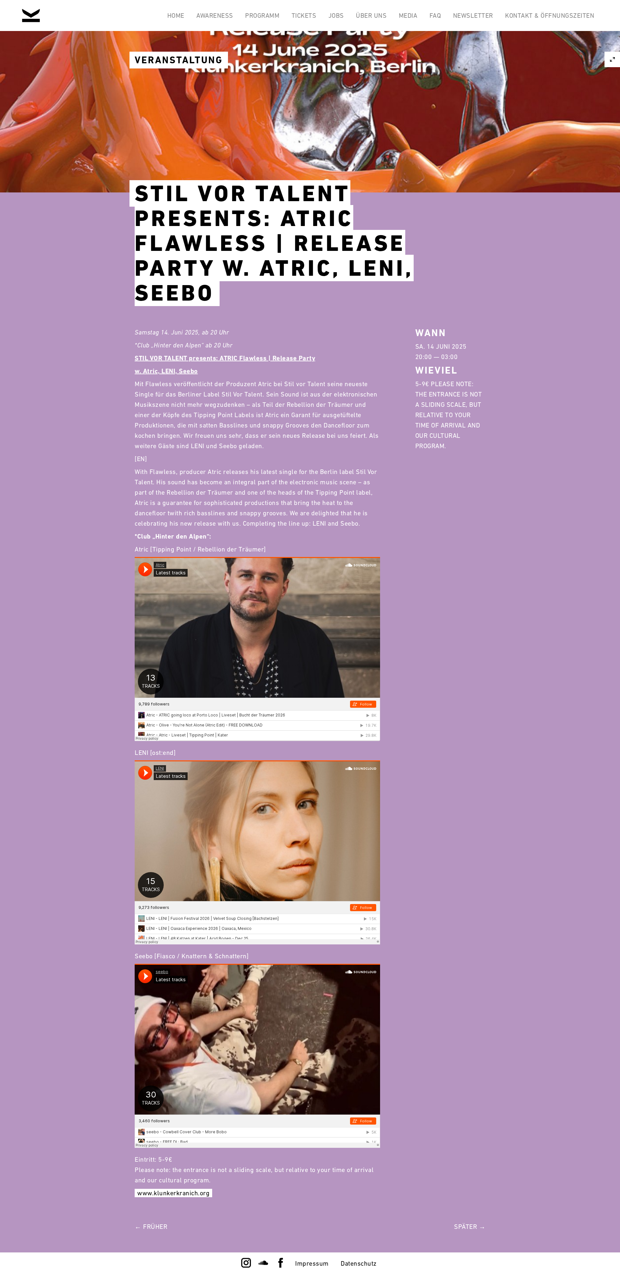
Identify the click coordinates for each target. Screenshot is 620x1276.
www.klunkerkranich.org (173, 1193)
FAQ (435, 15)
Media (408, 15)
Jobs (336, 15)
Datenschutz (359, 1263)
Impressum (312, 1263)
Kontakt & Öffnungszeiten (549, 15)
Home (175, 15)
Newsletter (473, 15)
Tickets (304, 15)
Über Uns (371, 15)
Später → (469, 1226)
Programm (262, 15)
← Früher (151, 1226)
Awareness (214, 15)
